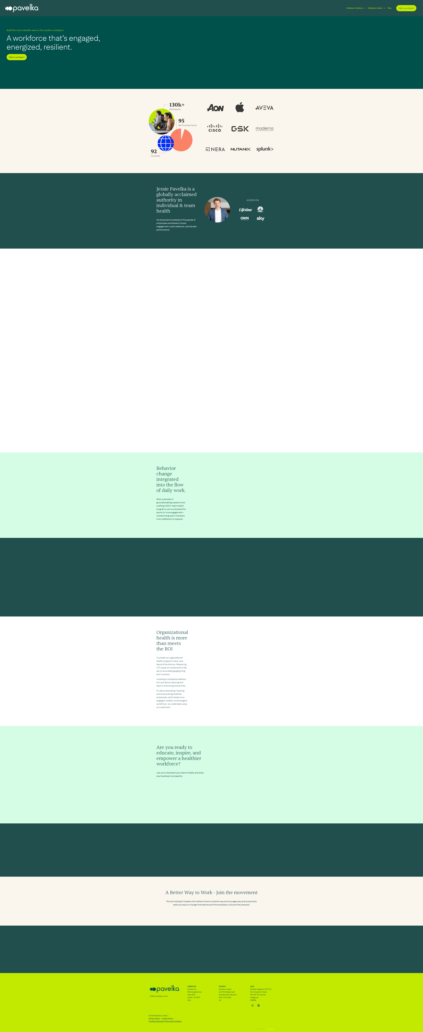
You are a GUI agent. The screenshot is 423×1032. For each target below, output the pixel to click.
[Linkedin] (258, 1005)
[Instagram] (252, 1005)
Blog (389, 8)
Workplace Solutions (354, 8)
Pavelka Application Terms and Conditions (165, 1021)
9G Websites (269, 1029)
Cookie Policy (167, 1018)
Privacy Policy (154, 1018)
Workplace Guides (375, 8)
